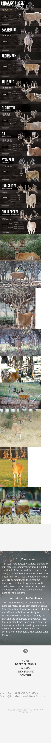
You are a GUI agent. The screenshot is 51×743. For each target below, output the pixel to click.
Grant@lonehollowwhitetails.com (22, 696)
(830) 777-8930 (29, 692)
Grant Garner (10, 10)
